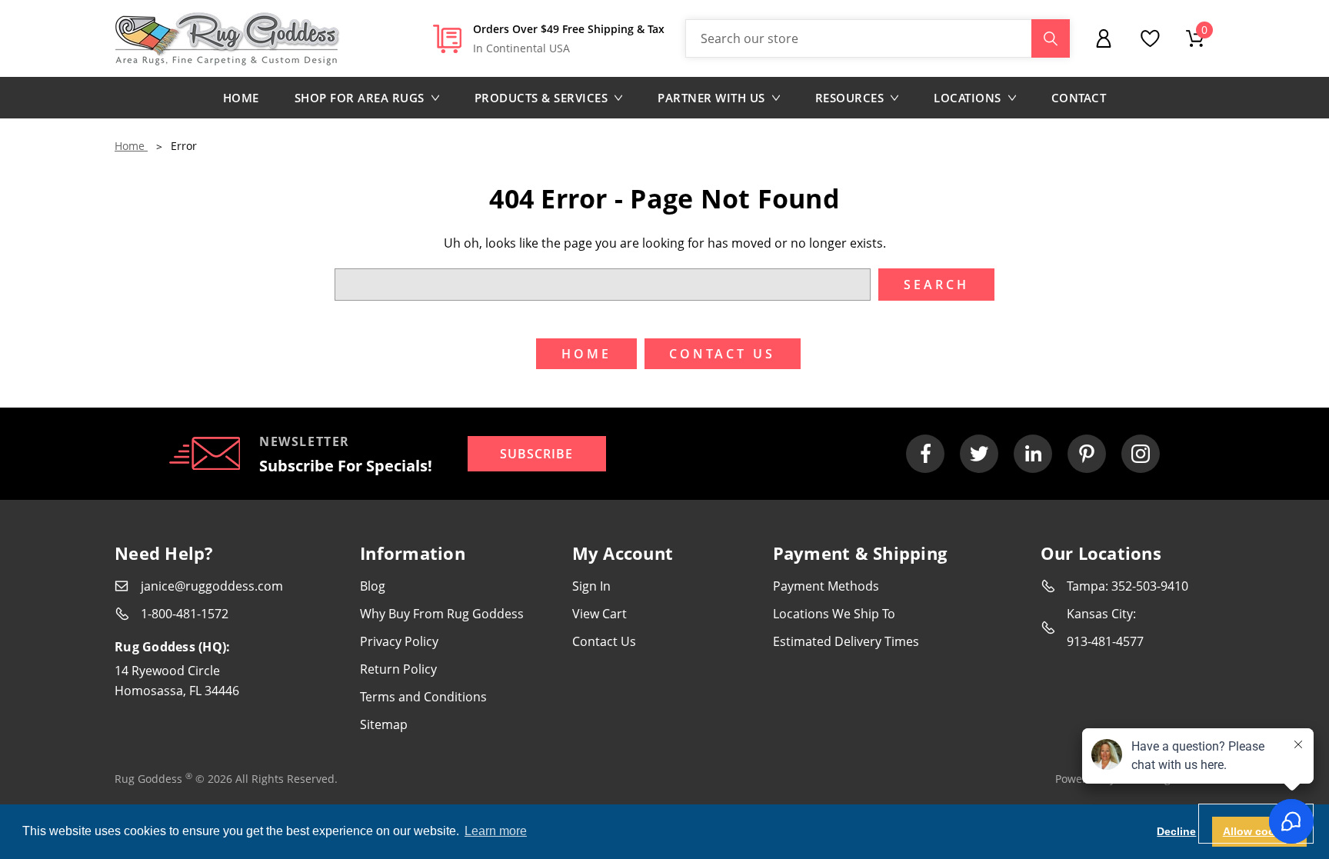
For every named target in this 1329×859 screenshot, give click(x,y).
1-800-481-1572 (184, 613)
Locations (967, 97)
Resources (849, 97)
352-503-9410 (1149, 586)
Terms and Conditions (423, 696)
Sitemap (384, 724)
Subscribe (536, 453)
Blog (372, 586)
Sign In (591, 586)
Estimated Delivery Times (846, 641)
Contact (1079, 97)
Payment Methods (826, 586)
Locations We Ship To (834, 613)
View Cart (599, 613)
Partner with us (711, 97)
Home (241, 97)
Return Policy (398, 669)
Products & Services (541, 97)
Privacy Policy (399, 641)
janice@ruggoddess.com (212, 586)
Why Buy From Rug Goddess (442, 613)
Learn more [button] (496, 830)
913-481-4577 (1105, 641)
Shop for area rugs (360, 97)
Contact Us (604, 641)
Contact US (722, 353)
